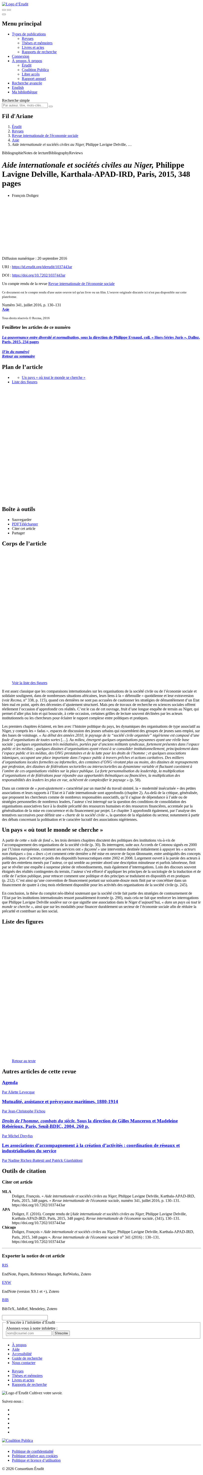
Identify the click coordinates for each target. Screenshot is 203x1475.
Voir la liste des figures (29, 683)
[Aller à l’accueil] (15, 4)
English (18, 87)
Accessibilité (22, 1354)
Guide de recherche (27, 1358)
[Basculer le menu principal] (4, 14)
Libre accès (31, 74)
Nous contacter (23, 1363)
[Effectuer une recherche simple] (4, 10)
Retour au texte (24, 1061)
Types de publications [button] (29, 34)
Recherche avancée (27, 83)
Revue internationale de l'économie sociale (45, 135)
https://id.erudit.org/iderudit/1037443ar (42, 267)
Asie (15, 140)
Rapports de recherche (39, 52)
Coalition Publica (35, 70)
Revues (27, 38)
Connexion (20, 56)
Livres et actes (33, 47)
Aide (16, 1349)
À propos (34, 61)
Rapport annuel (34, 79)
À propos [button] (19, 61)
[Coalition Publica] (17, 1440)
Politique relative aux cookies (35, 1456)
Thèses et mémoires (37, 43)
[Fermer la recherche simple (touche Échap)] (9, 10)
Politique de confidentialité (32, 1451)
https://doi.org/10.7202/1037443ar (38, 275)
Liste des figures (24, 382)
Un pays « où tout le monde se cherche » (53, 377)
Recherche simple (16, 100)
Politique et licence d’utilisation (36, 1460)
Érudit (26, 65)
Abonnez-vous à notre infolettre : (31, 1328)
